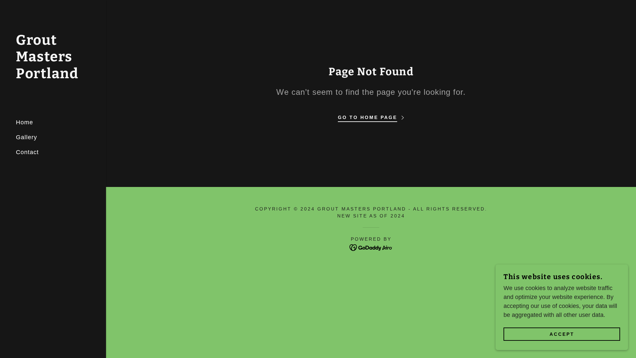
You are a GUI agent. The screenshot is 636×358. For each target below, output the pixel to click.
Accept (562, 334)
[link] (53, 76)
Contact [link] (27, 152)
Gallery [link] (26, 137)
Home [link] (24, 122)
